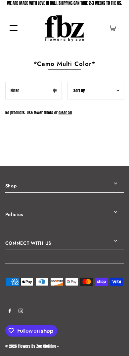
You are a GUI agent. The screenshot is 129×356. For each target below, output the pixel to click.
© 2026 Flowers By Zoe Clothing (30, 346)
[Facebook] (10, 312)
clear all (65, 113)
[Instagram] (21, 312)
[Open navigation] (13, 28)
